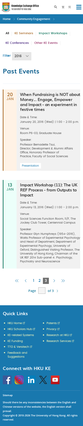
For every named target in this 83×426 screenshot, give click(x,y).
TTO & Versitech (18, 346)
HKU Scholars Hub (20, 329)
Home (7, 19)
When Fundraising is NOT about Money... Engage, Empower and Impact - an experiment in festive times (50, 101)
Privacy (51, 329)
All (7, 33)
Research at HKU (58, 335)
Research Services (59, 341)
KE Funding (15, 341)
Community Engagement (33, 19)
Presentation (30, 165)
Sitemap (8, 395)
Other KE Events (46, 43)
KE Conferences (17, 43)
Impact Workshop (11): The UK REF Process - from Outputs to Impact (48, 190)
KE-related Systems (21, 335)
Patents (52, 323)
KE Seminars (24, 33)
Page (32, 291)
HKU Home (15, 323)
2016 (18, 56)
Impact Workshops (53, 33)
